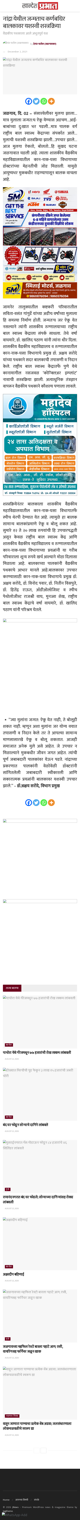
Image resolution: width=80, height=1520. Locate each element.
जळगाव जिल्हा (12, 1416)
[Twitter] (36, 101)
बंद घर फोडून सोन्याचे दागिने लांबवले (25, 1125)
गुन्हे (7, 1189)
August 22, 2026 (11, 1059)
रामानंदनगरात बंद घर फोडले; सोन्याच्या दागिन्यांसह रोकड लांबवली (38, 1199)
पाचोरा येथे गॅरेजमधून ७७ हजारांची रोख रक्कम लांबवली (37, 1053)
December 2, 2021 (17, 52)
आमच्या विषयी (21, 1500)
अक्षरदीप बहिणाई (13, 1274)
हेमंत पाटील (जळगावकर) (44, 44)
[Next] (43, 1450)
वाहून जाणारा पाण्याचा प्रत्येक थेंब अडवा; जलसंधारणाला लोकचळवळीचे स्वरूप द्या (37, 1426)
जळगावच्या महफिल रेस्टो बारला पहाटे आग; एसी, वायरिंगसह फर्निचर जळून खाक (33, 1349)
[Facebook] (28, 101)
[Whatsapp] (43, 101)
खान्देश (9, 1045)
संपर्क (36, 1500)
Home (6, 1500)
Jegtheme (8, 1511)
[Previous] (36, 1450)
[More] (51, 101)
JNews (15, 1507)
